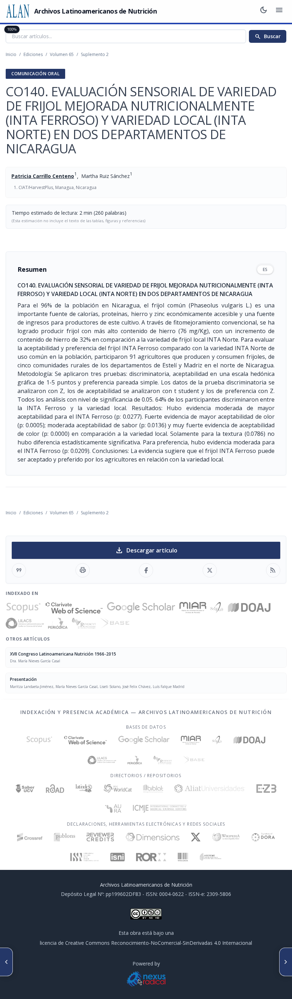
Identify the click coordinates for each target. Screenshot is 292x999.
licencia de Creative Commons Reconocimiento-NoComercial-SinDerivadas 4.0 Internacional (146, 942)
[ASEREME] (210, 857)
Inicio (11, 54)
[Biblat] (153, 788)
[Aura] (113, 808)
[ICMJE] (159, 808)
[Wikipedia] (226, 837)
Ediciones (33, 54)
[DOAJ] (249, 607)
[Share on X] (210, 570)
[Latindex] (83, 788)
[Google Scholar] (141, 607)
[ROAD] (55, 788)
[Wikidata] (183, 857)
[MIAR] (192, 607)
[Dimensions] (152, 837)
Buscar (268, 36)
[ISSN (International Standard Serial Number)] (84, 857)
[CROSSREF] (29, 837)
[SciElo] (216, 607)
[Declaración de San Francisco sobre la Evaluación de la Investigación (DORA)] (263, 837)
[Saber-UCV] (25, 788)
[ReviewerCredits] (100, 837)
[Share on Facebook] (146, 570)
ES (265, 269)
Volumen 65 (62, 54)
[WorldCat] (118, 788)
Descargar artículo (146, 550)
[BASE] (114, 623)
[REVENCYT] (84, 623)
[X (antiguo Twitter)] (195, 837)
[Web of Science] (74, 607)
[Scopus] (23, 607)
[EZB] (266, 788)
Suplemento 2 (95, 54)
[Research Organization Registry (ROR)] (151, 857)
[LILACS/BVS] (25, 623)
